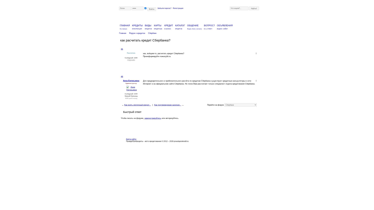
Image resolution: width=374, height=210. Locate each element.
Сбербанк (152, 33)
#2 (122, 77)
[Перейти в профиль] (132, 90)
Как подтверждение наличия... (167, 105)
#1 (122, 49)
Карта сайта (131, 139)
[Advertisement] (219, 16)
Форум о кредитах (137, 33)
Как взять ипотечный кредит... (137, 105)
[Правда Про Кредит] (154, 16)
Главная (122, 33)
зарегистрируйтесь (152, 118)
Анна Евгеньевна (131, 81)
